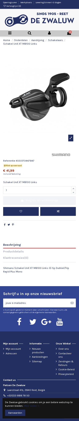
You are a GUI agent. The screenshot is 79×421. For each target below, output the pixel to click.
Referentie (9, 160)
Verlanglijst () (13, 6)
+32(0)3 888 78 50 (18, 395)
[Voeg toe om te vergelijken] (58, 211)
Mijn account (13, 348)
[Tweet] (9, 224)
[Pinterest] (13, 224)
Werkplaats (26, 2)
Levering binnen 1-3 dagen (48, 2)
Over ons (63, 348)
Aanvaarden (15, 412)
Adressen (11, 353)
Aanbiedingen (40, 356)
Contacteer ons (64, 355)
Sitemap (37, 361)
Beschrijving (12, 244)
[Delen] (4, 224)
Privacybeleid (66, 374)
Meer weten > (31, 405)
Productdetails (13, 251)
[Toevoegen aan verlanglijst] (21, 211)
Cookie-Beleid (66, 369)
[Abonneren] (72, 303)
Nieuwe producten (38, 350)
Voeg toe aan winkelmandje (42, 200)
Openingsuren (10, 2)
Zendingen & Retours (66, 363)
